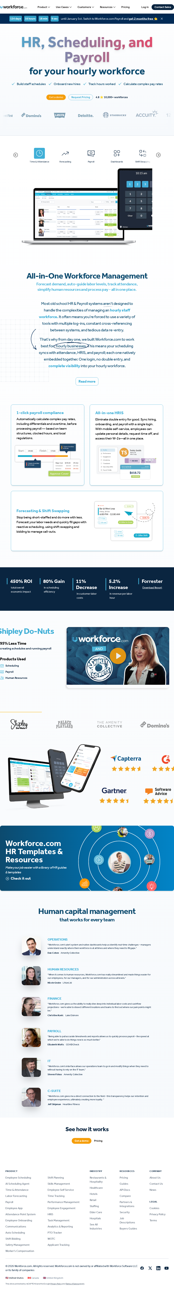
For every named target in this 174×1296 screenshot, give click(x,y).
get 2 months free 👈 (143, 19)
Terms (153, 1220)
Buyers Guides (128, 1228)
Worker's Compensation (19, 1251)
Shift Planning (56, 1177)
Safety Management (17, 1244)
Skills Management (59, 1183)
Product (42, 7)
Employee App (14, 1208)
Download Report (152, 587)
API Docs (125, 1189)
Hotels (94, 1194)
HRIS (50, 1214)
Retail (93, 1200)
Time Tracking (56, 1196)
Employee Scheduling (18, 1177)
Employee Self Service (61, 1189)
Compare (125, 1196)
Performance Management (64, 1202)
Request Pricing (80, 97)
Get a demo (56, 97)
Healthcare (96, 1187)
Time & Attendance (17, 1189)
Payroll (9, 1202)
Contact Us (156, 1183)
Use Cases (62, 7)
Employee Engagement (61, 1208)
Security (125, 1212)
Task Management (58, 1220)
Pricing (125, 7)
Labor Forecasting (16, 1196)
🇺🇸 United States (14, 1277)
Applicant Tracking (58, 1244)
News (153, 1189)
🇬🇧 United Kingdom (53, 1277)
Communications (15, 1226)
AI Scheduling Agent (17, 1183)
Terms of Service (72, 1284)
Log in (145, 7)
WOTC (51, 1238)
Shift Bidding (13, 1238)
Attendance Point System (20, 1214)
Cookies (154, 1208)
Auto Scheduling (15, 1232)
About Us (155, 1177)
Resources (106, 7)
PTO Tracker (55, 1232)
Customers (84, 7)
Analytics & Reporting (60, 1226)
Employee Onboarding (18, 1220)
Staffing (94, 1206)
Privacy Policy (158, 1214)
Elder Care (96, 1212)
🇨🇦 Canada (33, 1277)
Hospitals (95, 1218)
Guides (124, 1183)
